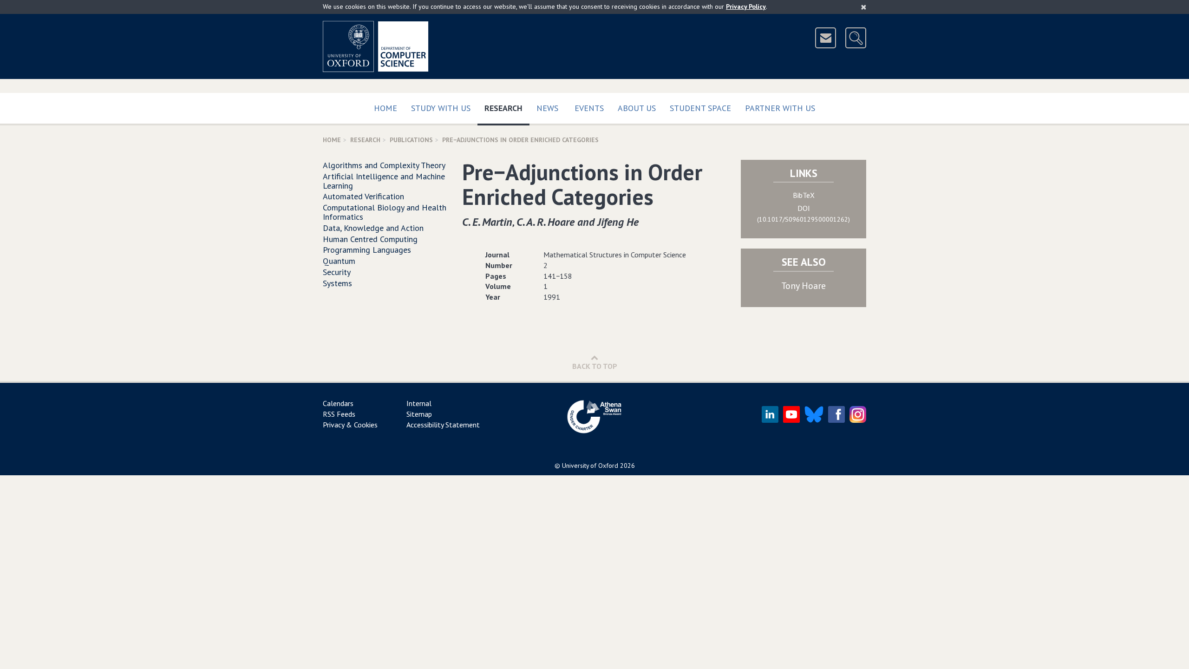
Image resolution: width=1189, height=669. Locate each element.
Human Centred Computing (370, 239)
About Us (637, 108)
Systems (337, 283)
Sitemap (419, 414)
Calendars (338, 403)
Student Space (700, 108)
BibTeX (804, 195)
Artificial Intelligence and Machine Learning (384, 181)
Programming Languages (367, 249)
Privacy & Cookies (350, 424)
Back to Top (594, 366)
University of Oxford (590, 465)
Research (506, 107)
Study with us (440, 108)
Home (385, 108)
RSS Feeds (339, 414)
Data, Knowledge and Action (373, 228)
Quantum (339, 261)
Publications (411, 140)
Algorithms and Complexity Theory (384, 165)
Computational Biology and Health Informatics (384, 212)
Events (589, 108)
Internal (418, 403)
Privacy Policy (746, 6)
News (547, 108)
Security (337, 272)
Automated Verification (363, 196)
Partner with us (780, 108)
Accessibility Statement (443, 424)
